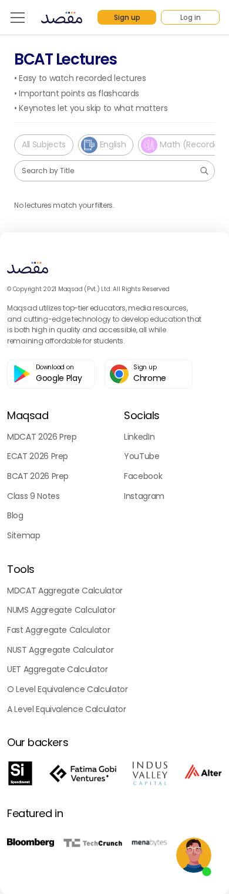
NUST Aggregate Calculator (60, 650)
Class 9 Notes (33, 496)
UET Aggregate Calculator (57, 669)
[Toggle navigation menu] (17, 17)
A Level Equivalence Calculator (66, 709)
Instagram (144, 496)
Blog (15, 515)
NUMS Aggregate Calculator (61, 610)
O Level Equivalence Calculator (67, 689)
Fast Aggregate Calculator (58, 630)
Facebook (143, 476)
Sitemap (24, 535)
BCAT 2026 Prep (38, 476)
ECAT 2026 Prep (37, 456)
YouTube (142, 456)
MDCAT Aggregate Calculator (65, 590)
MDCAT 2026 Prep (42, 437)
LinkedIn (139, 437)
